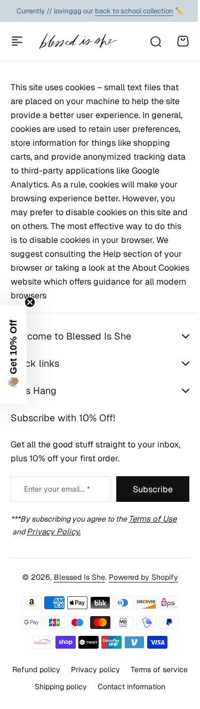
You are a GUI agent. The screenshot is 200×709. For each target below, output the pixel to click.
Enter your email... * (57, 502)
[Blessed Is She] (77, 41)
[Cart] (183, 41)
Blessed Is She (75, 591)
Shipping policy (130, 700)
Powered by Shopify (139, 591)
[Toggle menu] (17, 41)
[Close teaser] (30, 302)
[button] (13, 354)
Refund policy (66, 683)
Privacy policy (125, 683)
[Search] (155, 41)
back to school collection (134, 10)
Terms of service (64, 700)
